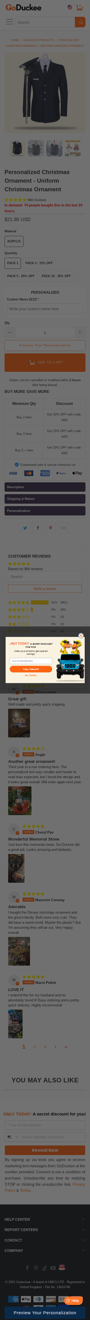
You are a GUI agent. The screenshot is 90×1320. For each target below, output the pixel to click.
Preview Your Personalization (45, 1312)
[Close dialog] (80, 635)
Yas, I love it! (31, 669)
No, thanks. (31, 675)
